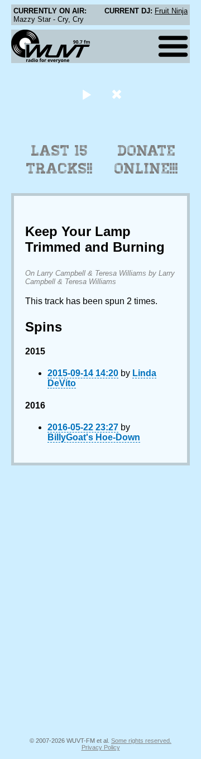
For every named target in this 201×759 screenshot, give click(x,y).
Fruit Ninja (171, 11)
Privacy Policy (101, 747)
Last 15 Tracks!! (59, 159)
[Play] (86, 94)
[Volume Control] (118, 94)
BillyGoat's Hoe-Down (93, 437)
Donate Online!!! (146, 159)
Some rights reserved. (141, 740)
